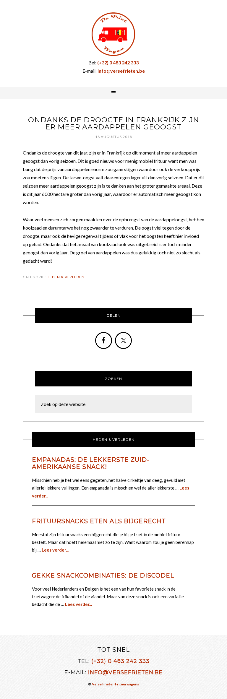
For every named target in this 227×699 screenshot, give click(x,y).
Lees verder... (55, 549)
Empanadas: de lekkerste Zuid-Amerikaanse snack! (90, 463)
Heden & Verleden (66, 277)
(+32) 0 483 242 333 (120, 661)
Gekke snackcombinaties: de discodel (103, 575)
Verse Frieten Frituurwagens (115, 684)
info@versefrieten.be (125, 672)
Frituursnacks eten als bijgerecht (99, 521)
